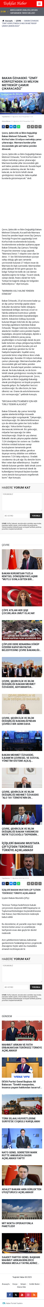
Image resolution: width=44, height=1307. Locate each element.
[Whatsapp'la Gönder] (18, 126)
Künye (15, 1284)
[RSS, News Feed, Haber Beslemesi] (34, 1294)
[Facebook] (3, 126)
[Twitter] (7, 126)
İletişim (23, 1284)
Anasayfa (9, 21)
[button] (32, 126)
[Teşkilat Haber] (14, 3)
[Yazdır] (28, 126)
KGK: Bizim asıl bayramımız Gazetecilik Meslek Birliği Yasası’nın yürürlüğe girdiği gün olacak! (25, 12)
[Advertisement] (22, 53)
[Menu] (39, 3)
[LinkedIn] (14, 126)
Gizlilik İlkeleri (34, 1284)
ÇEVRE (18, 21)
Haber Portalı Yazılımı (14, 1303)
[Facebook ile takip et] (10, 1294)
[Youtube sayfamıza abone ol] (22, 1294)
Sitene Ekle (21, 1287)
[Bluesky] (11, 126)
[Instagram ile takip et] (28, 1294)
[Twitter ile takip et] (16, 1294)
